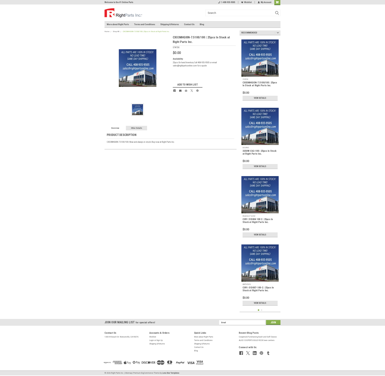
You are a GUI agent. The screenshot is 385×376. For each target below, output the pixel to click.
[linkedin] (255, 353)
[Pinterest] (197, 90)
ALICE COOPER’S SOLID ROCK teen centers (256, 340)
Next (278, 33)
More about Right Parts (118, 24)
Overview (115, 128)
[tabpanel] (260, 70)
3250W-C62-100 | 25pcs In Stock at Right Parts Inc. (260, 152)
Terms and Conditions (144, 24)
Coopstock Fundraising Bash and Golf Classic (258, 337)
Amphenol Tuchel (249, 216)
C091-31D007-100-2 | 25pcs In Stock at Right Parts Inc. (258, 289)
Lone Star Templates (170, 373)
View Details (260, 98)
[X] (192, 90)
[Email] (180, 90)
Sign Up (159, 340)
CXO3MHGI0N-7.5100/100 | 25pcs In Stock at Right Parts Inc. (146, 32)
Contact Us (189, 24)
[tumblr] (268, 353)
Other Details (136, 128)
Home (107, 32)
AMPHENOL (247, 284)
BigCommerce (147, 373)
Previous (275, 33)
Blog (202, 24)
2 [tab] (261, 310)
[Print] (186, 90)
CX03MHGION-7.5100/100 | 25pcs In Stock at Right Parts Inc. (260, 84)
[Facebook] (174, 90)
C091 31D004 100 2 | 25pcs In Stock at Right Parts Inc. (258, 221)
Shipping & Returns (169, 24)
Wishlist (248, 2)
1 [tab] (258, 310)
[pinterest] (261, 353)
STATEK (245, 79)
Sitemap (128, 373)
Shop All (116, 32)
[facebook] (241, 353)
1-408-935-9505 (228, 2)
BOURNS (246, 148)
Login (151, 340)
